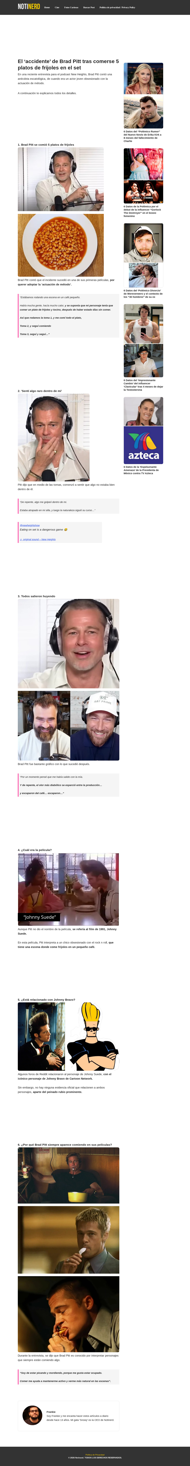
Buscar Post (89, 7)
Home (47, 7)
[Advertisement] (95, 35)
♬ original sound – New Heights (38, 539)
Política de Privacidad (95, 1455)
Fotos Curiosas (71, 7)
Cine (57, 7)
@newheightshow (30, 525)
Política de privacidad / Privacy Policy (117, 7)
